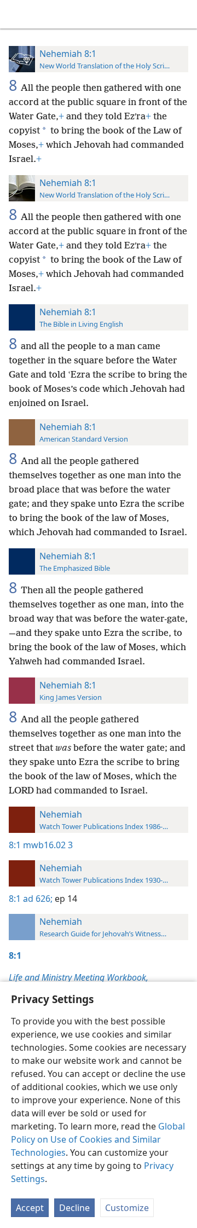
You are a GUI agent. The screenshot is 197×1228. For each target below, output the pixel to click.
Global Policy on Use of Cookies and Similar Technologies (98, 1139)
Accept (30, 1208)
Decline (74, 1208)
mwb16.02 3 (48, 845)
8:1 (15, 845)
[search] (183, 14)
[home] (16, 14)
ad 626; (38, 899)
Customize (127, 1208)
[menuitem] (16, 14)
